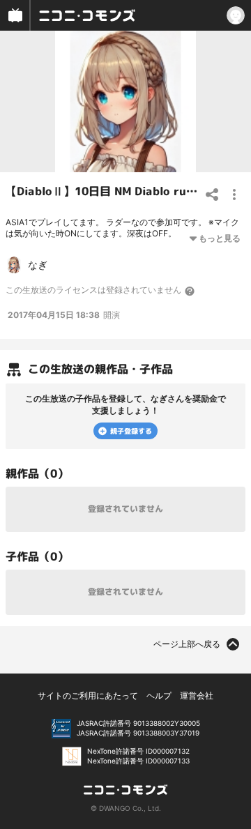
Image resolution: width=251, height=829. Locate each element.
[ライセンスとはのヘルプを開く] (190, 290)
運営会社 (196, 695)
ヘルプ (159, 695)
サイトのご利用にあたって (88, 695)
